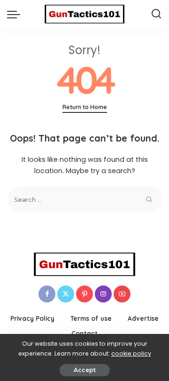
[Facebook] (46, 294)
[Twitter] (65, 294)
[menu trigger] (16, 14)
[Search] (156, 14)
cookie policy (131, 353)
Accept (85, 369)
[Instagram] (103, 294)
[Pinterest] (84, 294)
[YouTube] (122, 294)
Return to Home (84, 107)
